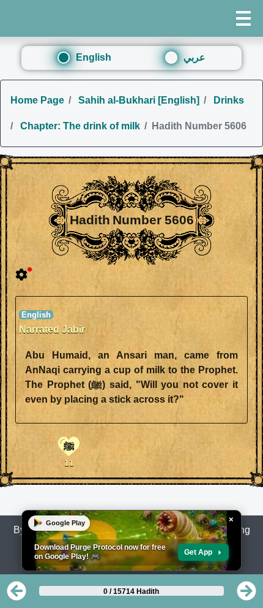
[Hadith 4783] (16, 595)
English (93, 57)
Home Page (37, 100)
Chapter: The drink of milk (79, 126)
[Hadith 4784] (246, 595)
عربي (194, 57)
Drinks (227, 100)
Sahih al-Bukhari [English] (137, 100)
